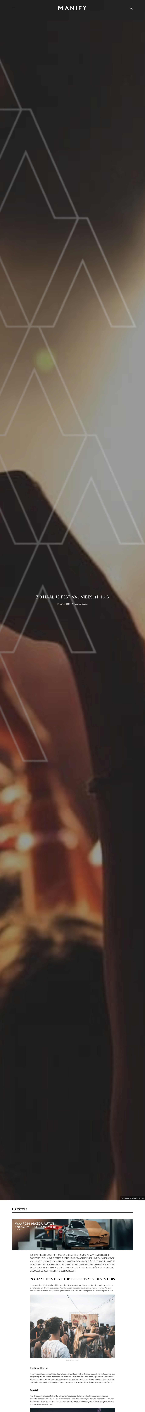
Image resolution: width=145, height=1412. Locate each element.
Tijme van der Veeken (80, 604)
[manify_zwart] (72, 8)
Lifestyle (19, 1209)
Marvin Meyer (74, 1360)
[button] (13, 8)
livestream (48, 1288)
